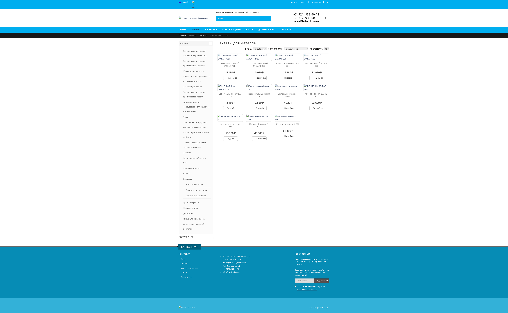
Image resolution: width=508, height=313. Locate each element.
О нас (183, 259)
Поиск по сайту (187, 277)
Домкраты (188, 213)
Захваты (203, 35)
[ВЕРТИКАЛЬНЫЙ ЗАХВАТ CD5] (287, 57)
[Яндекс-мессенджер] (194, 4)
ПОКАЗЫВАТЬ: (317, 49)
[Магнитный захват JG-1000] (258, 118)
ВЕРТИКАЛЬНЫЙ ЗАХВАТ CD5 (287, 64)
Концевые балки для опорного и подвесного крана (197, 78)
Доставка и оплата (267, 29)
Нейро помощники (231, 29)
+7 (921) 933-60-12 (306, 14)
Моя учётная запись (189, 268)
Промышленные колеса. (194, 219)
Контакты (286, 29)
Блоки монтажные (191, 168)
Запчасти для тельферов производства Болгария (194, 63)
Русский (185, 2)
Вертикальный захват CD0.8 (288, 95)
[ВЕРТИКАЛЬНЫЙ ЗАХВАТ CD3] (316, 57)
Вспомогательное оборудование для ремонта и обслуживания (196, 107)
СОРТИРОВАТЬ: (276, 49)
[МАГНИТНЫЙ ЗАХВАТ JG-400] (316, 87)
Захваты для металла (196, 190)
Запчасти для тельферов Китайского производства (195, 53)
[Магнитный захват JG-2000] (230, 118)
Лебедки (187, 152)
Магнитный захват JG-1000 (259, 125)
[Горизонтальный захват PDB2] (258, 87)
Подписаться (322, 280)
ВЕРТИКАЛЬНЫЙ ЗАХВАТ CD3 (316, 64)
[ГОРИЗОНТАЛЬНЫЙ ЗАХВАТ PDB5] (230, 57)
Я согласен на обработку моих (311, 287)
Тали (185, 117)
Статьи (249, 29)
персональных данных (307, 289)
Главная (182, 29)
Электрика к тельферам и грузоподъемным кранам (195, 124)
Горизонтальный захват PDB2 (259, 95)
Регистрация (316, 2)
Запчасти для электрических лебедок (196, 134)
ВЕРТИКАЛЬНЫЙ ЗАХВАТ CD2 (230, 95)
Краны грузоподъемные (194, 71)
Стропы (186, 173)
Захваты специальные (196, 195)
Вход (327, 2)
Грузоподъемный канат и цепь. (194, 160)
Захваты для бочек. (195, 184)
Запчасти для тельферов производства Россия (194, 94)
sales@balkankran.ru (306, 21)
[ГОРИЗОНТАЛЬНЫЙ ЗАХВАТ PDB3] (258, 57)
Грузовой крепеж (191, 202)
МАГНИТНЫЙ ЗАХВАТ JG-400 (316, 95)
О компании (211, 29)
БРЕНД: (249, 49)
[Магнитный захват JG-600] (287, 118)
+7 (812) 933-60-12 (306, 18)
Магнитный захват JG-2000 (230, 125)
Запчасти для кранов (192, 86)
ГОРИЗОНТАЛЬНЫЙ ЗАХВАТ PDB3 (259, 64)
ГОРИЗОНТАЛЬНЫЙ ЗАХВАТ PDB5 (230, 64)
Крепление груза (190, 208)
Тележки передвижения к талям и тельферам (194, 144)
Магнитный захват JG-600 (287, 124)
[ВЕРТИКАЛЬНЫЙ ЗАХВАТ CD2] (230, 87)
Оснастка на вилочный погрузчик (193, 226)
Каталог (196, 29)
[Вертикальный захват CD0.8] (287, 87)
